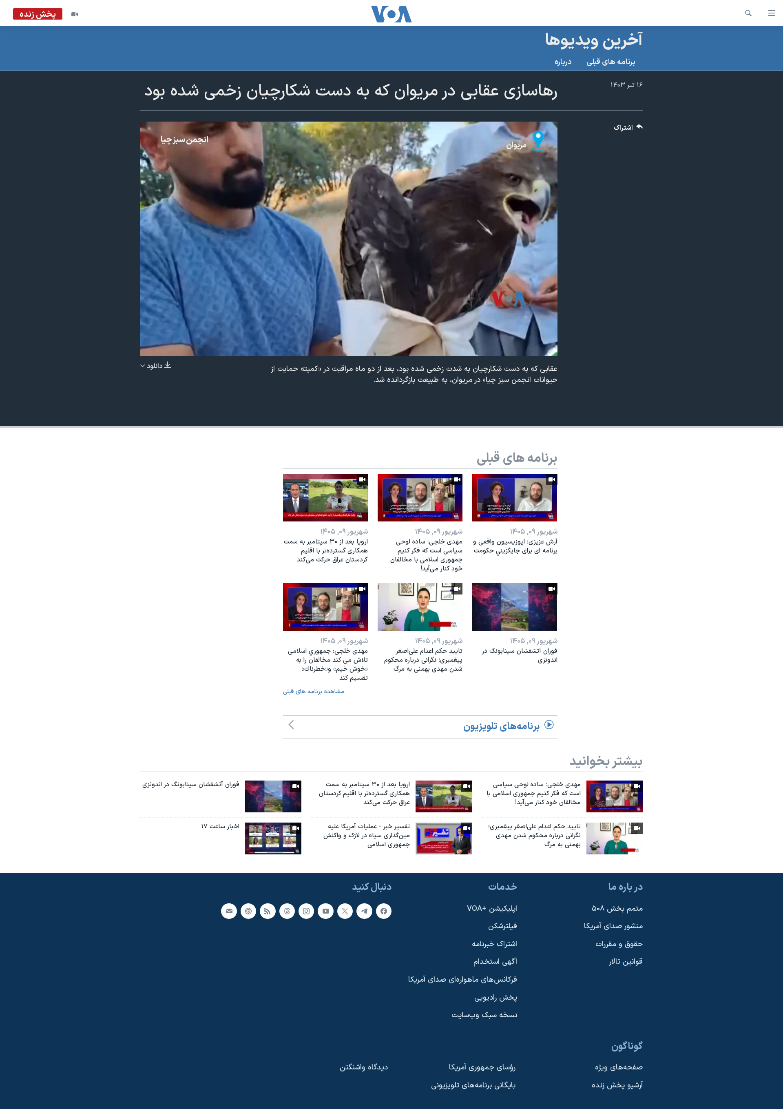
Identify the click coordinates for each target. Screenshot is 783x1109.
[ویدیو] (74, 14)
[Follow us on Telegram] (364, 910)
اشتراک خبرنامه (494, 944)
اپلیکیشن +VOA (492, 908)
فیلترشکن (502, 926)
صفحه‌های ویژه (619, 1067)
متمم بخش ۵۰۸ (617, 908)
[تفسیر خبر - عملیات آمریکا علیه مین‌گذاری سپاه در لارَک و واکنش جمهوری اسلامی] (444, 838)
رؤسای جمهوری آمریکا (482, 1067)
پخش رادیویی (495, 997)
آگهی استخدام (495, 961)
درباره (563, 62)
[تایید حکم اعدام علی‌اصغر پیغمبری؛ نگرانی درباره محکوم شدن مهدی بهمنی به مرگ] (420, 607)
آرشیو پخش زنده (617, 1085)
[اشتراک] (229, 910)
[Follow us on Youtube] (325, 910)
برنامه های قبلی (610, 62)
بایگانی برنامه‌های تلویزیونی (473, 1085)
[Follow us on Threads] (287, 910)
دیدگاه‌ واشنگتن (364, 1067)
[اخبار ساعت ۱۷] (273, 838)
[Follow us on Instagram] (306, 910)
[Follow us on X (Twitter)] (345, 910)
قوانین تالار (626, 961)
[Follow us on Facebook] (384, 910)
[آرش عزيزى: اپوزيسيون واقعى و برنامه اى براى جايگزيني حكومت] (514, 497)
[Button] (628, 130)
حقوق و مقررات (619, 944)
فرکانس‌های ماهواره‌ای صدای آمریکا (462, 979)
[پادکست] (248, 910)
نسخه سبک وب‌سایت (484, 1015)
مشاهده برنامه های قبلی (313, 692)
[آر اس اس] (267, 910)
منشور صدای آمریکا (613, 926)
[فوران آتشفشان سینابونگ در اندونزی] (514, 607)
